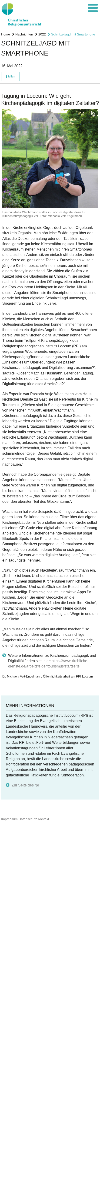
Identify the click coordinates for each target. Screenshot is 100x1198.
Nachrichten (23, 34)
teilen (11, 76)
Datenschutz (28, 819)
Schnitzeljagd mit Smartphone (72, 34)
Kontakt (43, 819)
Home (5, 34)
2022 (41, 34)
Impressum (9, 819)
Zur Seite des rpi (25, 785)
